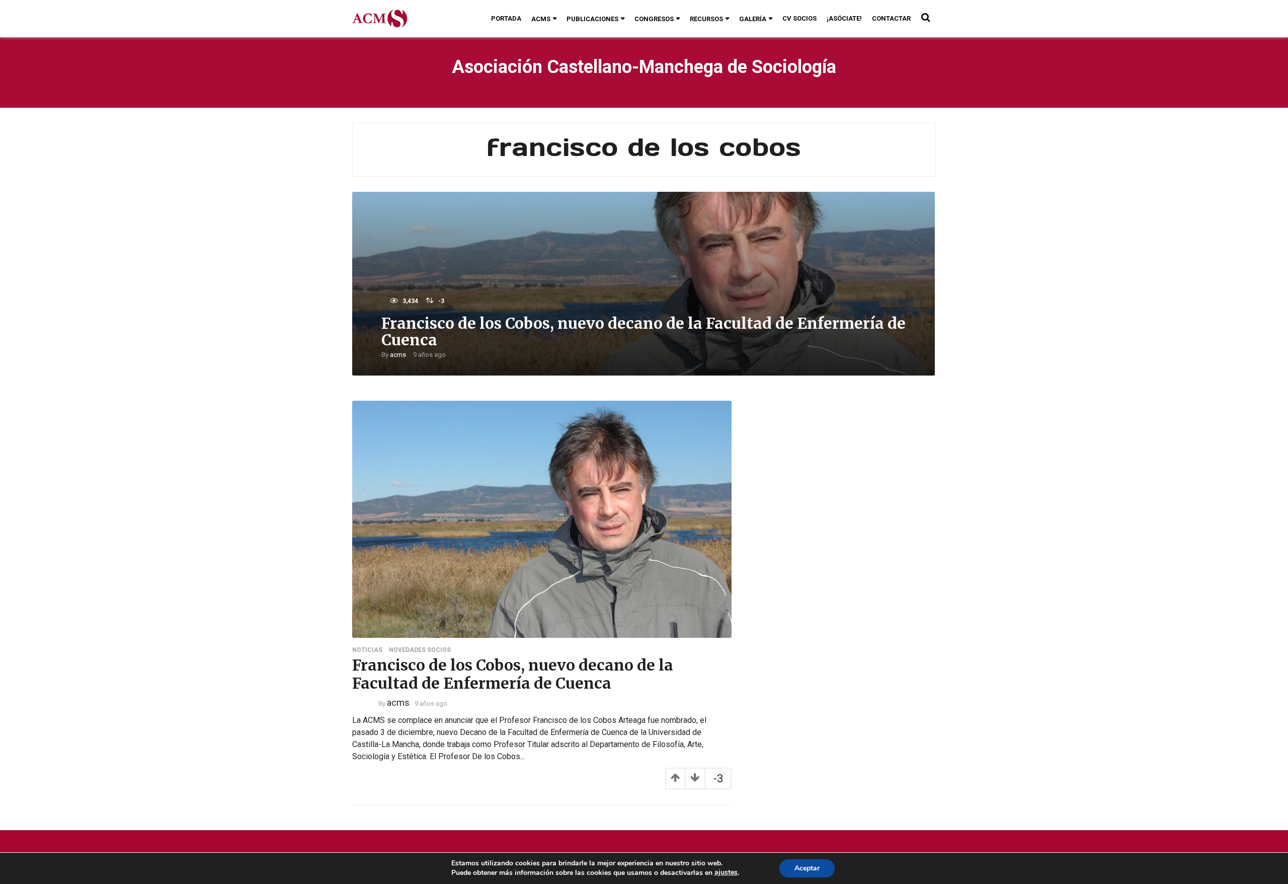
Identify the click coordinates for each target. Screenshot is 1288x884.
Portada (506, 18)
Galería (752, 19)
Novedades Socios (420, 650)
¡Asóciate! (844, 18)
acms (398, 354)
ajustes (726, 872)
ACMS (540, 19)
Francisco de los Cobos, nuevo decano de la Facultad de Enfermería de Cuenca (643, 331)
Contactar (891, 18)
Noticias (367, 650)
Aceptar (807, 868)
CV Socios (799, 18)
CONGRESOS (654, 19)
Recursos (706, 19)
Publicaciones (592, 19)
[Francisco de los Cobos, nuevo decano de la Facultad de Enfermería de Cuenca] (542, 518)
